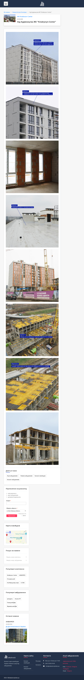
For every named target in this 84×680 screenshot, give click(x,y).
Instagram (66, 668)
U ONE (23, 582)
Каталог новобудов (40, 476)
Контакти (38, 665)
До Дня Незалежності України (16, 626)
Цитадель (10, 598)
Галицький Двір (11, 602)
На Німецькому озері (13, 582)
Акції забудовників (12, 476)
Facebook (68, 666)
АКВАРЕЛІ (22, 575)
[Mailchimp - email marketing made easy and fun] (23, 515)
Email (8, 501)
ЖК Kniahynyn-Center (24, 16)
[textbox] (16, 557)
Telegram (74, 666)
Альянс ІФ (18, 598)
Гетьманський (11, 579)
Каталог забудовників (13, 479)
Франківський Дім (12, 606)
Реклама (38, 661)
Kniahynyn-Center (12, 575)
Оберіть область (11, 508)
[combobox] (16, 557)
